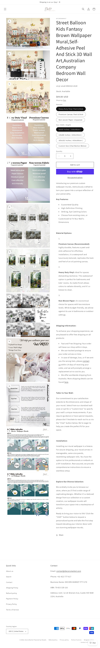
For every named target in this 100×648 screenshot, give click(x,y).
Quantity (59, 151)
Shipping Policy (12, 588)
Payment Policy (12, 599)
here (66, 382)
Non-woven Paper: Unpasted (70, 120)
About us (9, 571)
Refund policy (11, 593)
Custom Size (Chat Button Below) (72, 146)
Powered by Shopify (40, 640)
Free (64, 100)
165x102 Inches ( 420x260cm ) (71, 140)
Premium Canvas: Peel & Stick (71, 114)
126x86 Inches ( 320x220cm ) (70, 135)
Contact (9, 582)
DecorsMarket (29, 640)
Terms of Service (12, 610)
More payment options (75, 177)
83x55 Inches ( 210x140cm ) (70, 129)
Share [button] (61, 535)
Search (8, 577)
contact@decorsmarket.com (68, 571)
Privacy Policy (11, 604)
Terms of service (76, 640)
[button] (5, 9)
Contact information (87, 642)
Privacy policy (64, 640)
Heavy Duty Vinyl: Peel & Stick (71, 109)
